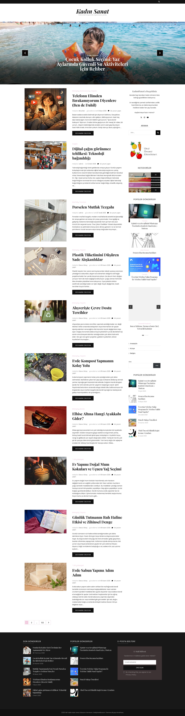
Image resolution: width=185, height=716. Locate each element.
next (160, 53)
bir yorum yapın (115, 111)
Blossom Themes (105, 712)
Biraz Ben (82, 111)
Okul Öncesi (144, 250)
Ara (130, 362)
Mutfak (75, 202)
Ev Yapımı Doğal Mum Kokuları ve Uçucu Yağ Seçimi (96, 466)
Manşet (75, 91)
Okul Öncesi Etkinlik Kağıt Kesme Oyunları (97, 690)
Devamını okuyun (83, 133)
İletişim (132, 353)
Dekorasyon (92, 55)
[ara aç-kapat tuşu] (159, 1)
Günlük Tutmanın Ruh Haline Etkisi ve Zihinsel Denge (97, 519)
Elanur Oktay (83, 265)
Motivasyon (85, 91)
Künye (132, 348)
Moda (82, 409)
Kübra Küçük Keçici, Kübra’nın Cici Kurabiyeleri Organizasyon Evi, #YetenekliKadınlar (144, 328)
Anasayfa (133, 343)
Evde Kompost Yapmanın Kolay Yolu (93, 363)
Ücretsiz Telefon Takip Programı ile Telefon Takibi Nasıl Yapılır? (149, 409)
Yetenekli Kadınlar (144, 324)
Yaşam (94, 91)
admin (81, 164)
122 (43, 622)
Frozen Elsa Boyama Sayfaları (144, 253)
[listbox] (92, 53)
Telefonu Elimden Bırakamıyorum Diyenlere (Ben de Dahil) (94, 100)
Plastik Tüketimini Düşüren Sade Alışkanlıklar (95, 257)
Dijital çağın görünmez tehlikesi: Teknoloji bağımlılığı (91, 153)
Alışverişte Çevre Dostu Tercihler (91, 310)
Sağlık (75, 144)
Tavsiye (82, 202)
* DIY (74, 459)
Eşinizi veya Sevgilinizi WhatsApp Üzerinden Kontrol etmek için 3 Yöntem (144, 226)
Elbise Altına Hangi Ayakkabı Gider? (96, 416)
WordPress (119, 712)
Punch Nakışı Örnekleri (147, 420)
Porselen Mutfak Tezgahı (93, 206)
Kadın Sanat (92, 11)
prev (25, 53)
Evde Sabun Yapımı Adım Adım (93, 572)
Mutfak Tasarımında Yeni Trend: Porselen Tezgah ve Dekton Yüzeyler (92, 64)
